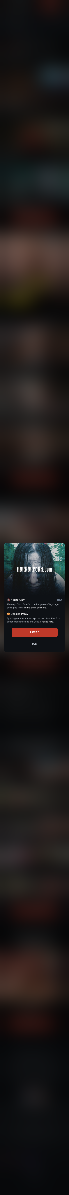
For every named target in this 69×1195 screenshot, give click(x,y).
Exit (34, 644)
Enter (34, 632)
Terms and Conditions (35, 607)
